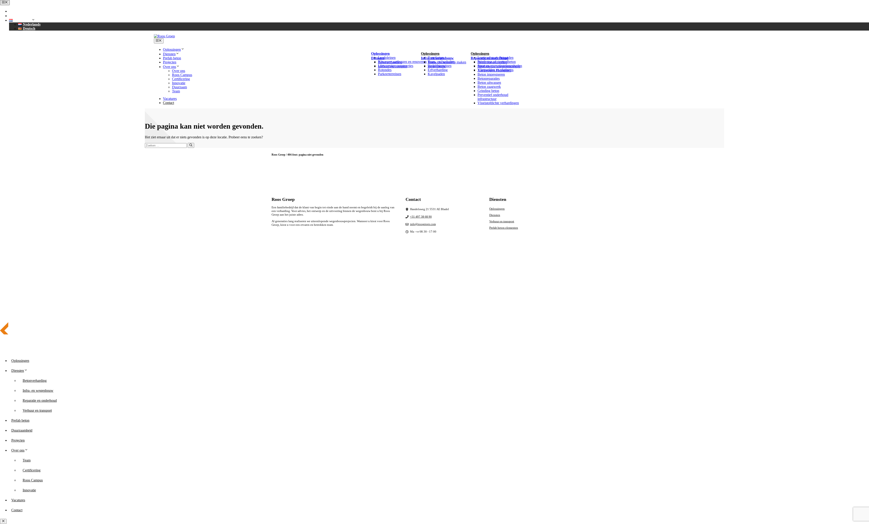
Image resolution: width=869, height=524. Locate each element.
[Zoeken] (191, 145)
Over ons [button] (169, 67)
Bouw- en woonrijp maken (447, 62)
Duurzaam (179, 87)
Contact (168, 103)
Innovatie (178, 83)
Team (176, 91)
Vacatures (170, 99)
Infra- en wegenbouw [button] (437, 58)
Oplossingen (497, 208)
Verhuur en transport (392, 66)
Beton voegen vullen (492, 62)
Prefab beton (172, 58)
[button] (23, 20)
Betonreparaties (488, 78)
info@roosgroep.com (31, 16)
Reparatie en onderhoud (40, 400)
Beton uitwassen (489, 82)
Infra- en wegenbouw (38, 390)
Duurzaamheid (21, 430)
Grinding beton (488, 91)
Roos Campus (182, 75)
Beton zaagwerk (489, 87)
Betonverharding (390, 62)
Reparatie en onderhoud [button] (489, 58)
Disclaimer (570, 282)
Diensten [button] (169, 54)
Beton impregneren (491, 74)
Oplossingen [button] (172, 49)
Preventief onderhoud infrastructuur (492, 97)
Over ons (178, 71)
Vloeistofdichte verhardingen (498, 103)
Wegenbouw (437, 66)
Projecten (169, 62)
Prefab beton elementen (503, 227)
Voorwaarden (589, 282)
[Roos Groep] (164, 36)
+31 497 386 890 (27, 11)
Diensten (494, 215)
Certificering (181, 79)
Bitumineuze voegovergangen (498, 66)
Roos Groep (278, 154)
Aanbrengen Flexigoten (494, 70)
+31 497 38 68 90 (421, 216)
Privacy (554, 282)
